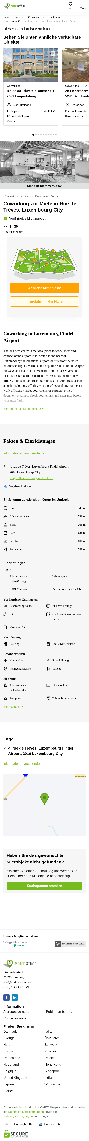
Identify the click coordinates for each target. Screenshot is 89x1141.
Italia (48, 1031)
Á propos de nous (16, 1011)
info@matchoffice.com (17, 982)
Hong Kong (52, 1064)
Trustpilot (9, 918)
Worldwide (52, 1084)
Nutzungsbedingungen (18, 1116)
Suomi (8, 1051)
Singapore (52, 1071)
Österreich (52, 1038)
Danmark (10, 1031)
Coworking (34, 17)
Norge (7, 1044)
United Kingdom (15, 1078)
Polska (49, 1058)
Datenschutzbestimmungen (26, 1111)
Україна (50, 1051)
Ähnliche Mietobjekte (44, 288)
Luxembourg (53, 17)
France (8, 1091)
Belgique (10, 1071)
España (9, 1084)
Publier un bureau (59, 1011)
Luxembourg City (13, 21)
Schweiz (50, 1044)
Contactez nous (14, 1018)
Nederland (11, 1064)
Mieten (19, 17)
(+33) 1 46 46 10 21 (16, 987)
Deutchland (11, 1058)
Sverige (9, 1038)
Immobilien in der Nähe (44, 301)
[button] (54, 53)
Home (6, 17)
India (48, 1078)
